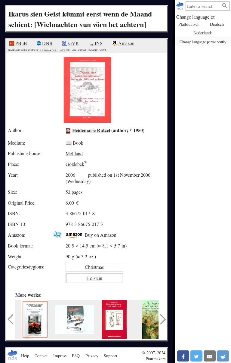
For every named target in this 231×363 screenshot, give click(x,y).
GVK (73, 43)
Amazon (125, 43)
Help (25, 355)
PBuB (20, 43)
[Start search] (224, 6)
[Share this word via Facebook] (183, 356)
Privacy (91, 355)
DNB (47, 43)
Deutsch (217, 24)
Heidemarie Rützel (91, 130)
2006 (70, 175)
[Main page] (180, 6)
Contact (41, 355)
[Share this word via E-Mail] (210, 356)
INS (98, 43)
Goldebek (75, 164)
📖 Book (74, 143)
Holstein (94, 278)
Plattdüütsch (188, 24)
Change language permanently (203, 41)
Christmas (94, 267)
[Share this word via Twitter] (196, 356)
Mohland (74, 153)
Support (110, 355)
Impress (59, 355)
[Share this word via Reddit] (223, 356)
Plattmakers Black (51, 50)
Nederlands (203, 32)
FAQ (76, 355)
